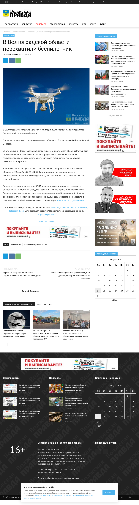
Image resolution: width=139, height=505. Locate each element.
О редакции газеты (94, 2)
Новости (55, 207)
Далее (102, 24)
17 (98, 285)
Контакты (106, 2)
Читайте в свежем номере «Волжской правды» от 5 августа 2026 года (29, 413)
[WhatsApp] (18, 60)
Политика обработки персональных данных (58, 478)
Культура (73, 24)
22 (127, 285)
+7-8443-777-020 (67, 469)
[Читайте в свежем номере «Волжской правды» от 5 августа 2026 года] (10, 414)
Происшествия (57, 24)
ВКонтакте (82, 207)
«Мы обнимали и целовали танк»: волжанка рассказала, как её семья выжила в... (123, 104)
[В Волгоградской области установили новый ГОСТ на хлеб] (56, 417)
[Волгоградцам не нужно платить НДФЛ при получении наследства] (102, 46)
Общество (27, 24)
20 (116, 285)
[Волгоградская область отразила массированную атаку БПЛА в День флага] (16, 319)
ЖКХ (84, 24)
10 (98, 280)
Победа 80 (41, 24)
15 (127, 280)
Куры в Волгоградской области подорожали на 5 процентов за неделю (22, 274)
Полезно (82, 2)
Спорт (93, 24)
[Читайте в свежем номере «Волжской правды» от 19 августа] (10, 388)
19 (110, 285)
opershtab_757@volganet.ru (70, 200)
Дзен (21, 211)
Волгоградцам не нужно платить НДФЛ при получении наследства (123, 45)
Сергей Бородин (12, 54)
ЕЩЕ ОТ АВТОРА (44, 304)
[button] (132, 24)
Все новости (52, 2)
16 (133, 280)
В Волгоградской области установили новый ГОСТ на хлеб (76, 416)
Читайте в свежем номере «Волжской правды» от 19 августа (29, 387)
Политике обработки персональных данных (52, 495)
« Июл (114, 300)
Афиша (73, 2)
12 (110, 280)
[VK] (12, 60)
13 (116, 280)
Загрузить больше (115, 116)
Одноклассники (68, 207)
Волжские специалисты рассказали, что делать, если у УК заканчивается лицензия (70, 275)
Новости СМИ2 (46, 221)
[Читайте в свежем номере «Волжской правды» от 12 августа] (10, 401)
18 (104, 285)
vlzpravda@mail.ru (46, 214)
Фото (60, 2)
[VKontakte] (134, 2)
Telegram (13, 211)
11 (104, 280)
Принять (108, 492)
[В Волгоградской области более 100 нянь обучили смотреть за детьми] (56, 388)
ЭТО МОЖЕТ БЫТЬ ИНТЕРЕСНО (19, 304)
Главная (6, 31)
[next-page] (9, 344)
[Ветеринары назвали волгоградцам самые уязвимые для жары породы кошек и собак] (56, 401)
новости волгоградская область (36, 245)
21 (122, 285)
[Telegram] (129, 2)
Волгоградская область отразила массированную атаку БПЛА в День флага (14, 333)
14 (122, 280)
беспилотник (16, 245)
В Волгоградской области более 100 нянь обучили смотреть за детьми (75, 387)
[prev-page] (4, 344)
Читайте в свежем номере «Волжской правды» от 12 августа (29, 400)
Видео (66, 2)
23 (133, 285)
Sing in (128, 497)
